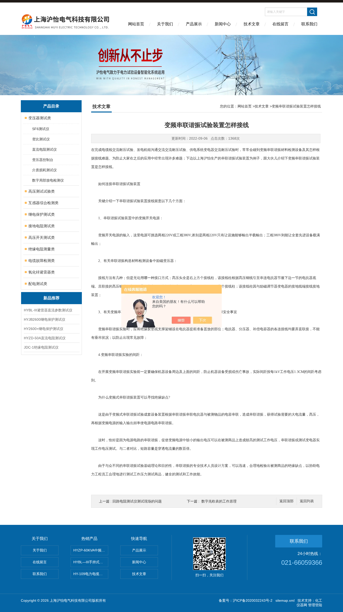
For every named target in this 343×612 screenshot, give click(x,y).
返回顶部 (286, 501)
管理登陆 (315, 605)
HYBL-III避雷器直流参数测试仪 (48, 310)
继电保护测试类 (41, 214)
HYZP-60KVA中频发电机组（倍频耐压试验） (90, 550)
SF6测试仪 (40, 129)
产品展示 (194, 24)
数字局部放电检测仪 (48, 180)
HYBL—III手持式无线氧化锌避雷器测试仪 (90, 562)
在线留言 (280, 24)
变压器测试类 (39, 118)
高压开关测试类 (41, 237)
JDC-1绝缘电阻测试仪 (41, 347)
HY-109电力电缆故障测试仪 (90, 574)
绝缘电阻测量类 (41, 249)
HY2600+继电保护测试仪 (43, 329)
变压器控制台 (42, 160)
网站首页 (136, 24)
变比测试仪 (41, 139)
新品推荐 (51, 298)
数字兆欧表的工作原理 (219, 501)
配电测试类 (37, 284)
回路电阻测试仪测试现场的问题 (137, 501)
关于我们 (165, 24)
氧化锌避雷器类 (41, 272)
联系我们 (309, 24)
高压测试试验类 (41, 191)
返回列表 (307, 501)
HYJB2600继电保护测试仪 (44, 319)
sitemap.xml (285, 600)
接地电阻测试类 (41, 226)
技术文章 (252, 24)
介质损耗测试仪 (44, 170)
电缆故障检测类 (41, 260)
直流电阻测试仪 (44, 149)
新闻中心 (223, 24)
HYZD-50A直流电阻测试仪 (45, 338)
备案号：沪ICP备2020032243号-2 (245, 600)
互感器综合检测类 (43, 203)
